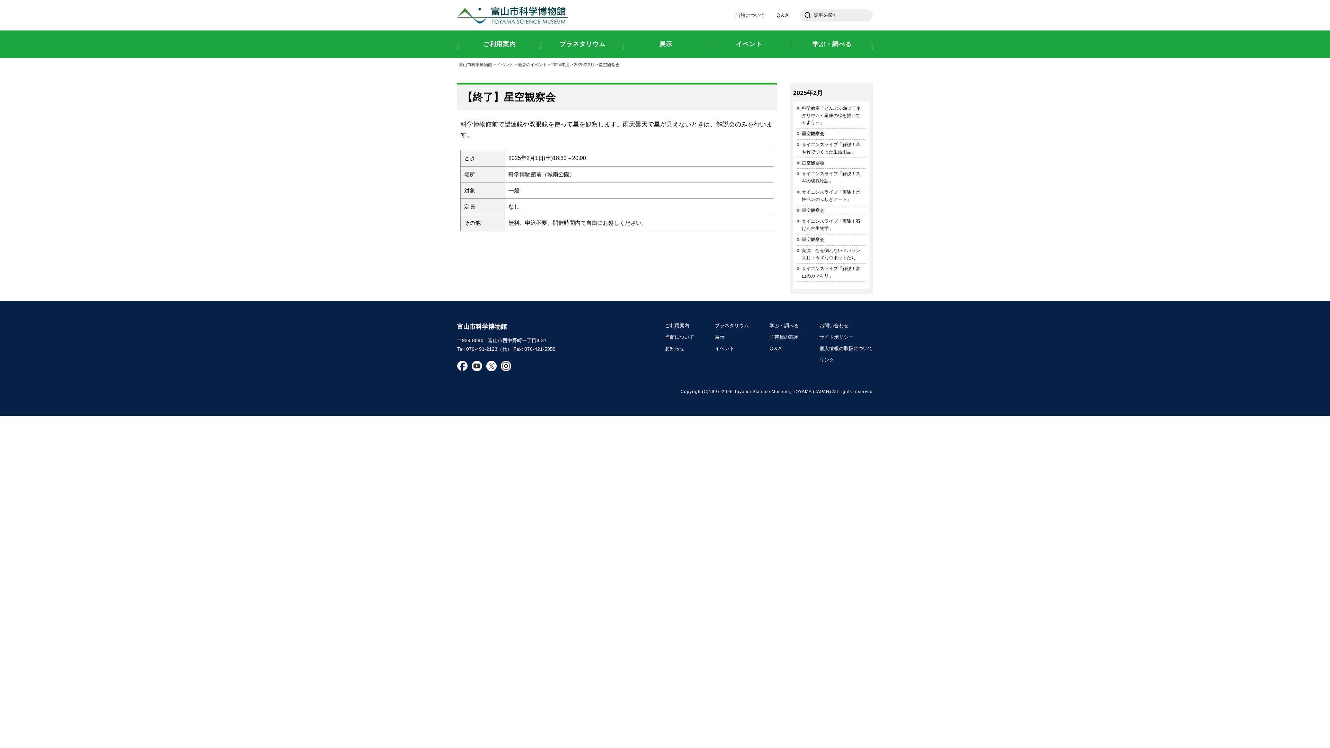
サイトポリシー (836, 337)
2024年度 (560, 64)
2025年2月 (584, 64)
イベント (505, 64)
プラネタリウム (732, 325)
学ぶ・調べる (784, 325)
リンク (826, 360)
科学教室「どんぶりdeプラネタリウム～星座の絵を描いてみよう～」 (831, 115)
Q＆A (782, 15)
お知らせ (674, 348)
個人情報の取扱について (846, 348)
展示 (720, 337)
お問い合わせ (834, 325)
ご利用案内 (677, 325)
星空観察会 (813, 163)
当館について (750, 15)
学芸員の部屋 (784, 337)
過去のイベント (532, 64)
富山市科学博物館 (514, 15)
